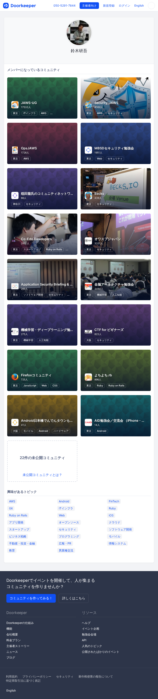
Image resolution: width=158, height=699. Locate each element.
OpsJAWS (29, 148)
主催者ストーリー (17, 646)
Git (11, 508)
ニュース (12, 651)
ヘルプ (86, 623)
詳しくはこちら (73, 598)
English (139, 5)
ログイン (124, 5)
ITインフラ (29, 113)
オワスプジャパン (107, 239)
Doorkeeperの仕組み (20, 623)
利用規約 (11, 676)
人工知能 (117, 294)
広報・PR (65, 543)
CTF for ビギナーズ (109, 330)
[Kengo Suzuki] (79, 58)
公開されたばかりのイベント (100, 651)
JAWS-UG (29, 103)
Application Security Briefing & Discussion (54, 284)
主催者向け (89, 5)
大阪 (88, 340)
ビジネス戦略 (17, 536)
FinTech (114, 501)
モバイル (28, 430)
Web (99, 158)
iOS (111, 515)
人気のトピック (92, 646)
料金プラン (13, 640)
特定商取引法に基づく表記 (23, 680)
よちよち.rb (103, 375)
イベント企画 (90, 628)
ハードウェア (61, 430)
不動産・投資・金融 (22, 543)
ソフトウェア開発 (33, 294)
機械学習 (102, 294)
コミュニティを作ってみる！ (31, 598)
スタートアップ (32, 249)
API (84, 640)
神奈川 (16, 203)
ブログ (10, 657)
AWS (43, 113)
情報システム (117, 543)
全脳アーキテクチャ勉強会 (114, 284)
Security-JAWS (106, 103)
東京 (15, 113)
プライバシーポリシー (36, 676)
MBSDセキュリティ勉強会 (114, 148)
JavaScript (29, 385)
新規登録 (109, 5)
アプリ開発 (16, 522)
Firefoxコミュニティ (36, 375)
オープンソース (69, 522)
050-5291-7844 (64, 5)
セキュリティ (115, 113)
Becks (99, 193)
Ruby (100, 385)
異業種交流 (66, 550)
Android (43, 430)
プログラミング (69, 536)
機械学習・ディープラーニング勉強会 (49, 330)
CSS (55, 385)
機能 (9, 628)
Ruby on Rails (54, 249)
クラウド (114, 522)
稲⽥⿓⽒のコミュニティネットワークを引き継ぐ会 (59, 193)
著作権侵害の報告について (95, 676)
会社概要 (12, 634)
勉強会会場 (89, 634)
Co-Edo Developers (36, 239)
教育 (12, 550)
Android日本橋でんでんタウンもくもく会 (52, 420)
